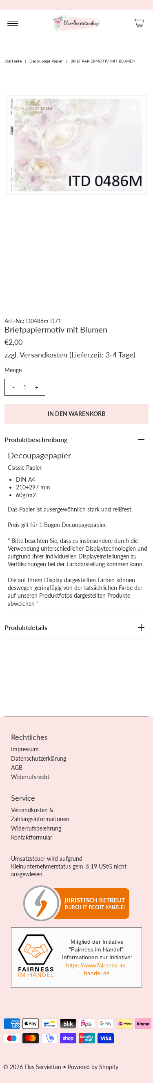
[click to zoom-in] (134, 108)
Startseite (13, 60)
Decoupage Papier (46, 60)
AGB (16, 767)
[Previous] (19, 108)
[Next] (39, 108)
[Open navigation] (13, 23)
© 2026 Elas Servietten (32, 1066)
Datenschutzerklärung (38, 758)
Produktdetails (25, 627)
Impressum (25, 749)
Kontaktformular (31, 837)
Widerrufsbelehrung (36, 828)
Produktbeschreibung (35, 439)
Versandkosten (43, 354)
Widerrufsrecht (30, 776)
